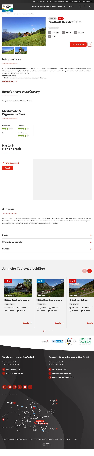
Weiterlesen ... (8, 81)
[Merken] (89, 44)
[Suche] (85, 6)
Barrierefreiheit (53, 439)
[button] (24, 31)
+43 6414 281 (75, 1)
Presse (75, 439)
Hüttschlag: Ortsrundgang (49, 300)
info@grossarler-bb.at (61, 373)
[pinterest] (47, 1)
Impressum (32, 439)
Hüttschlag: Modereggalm (17, 300)
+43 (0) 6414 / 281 (13, 369)
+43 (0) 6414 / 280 (59, 369)
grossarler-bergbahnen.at (63, 377)
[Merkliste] (80, 6)
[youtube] (40, 1)
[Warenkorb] (90, 6)
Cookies (68, 439)
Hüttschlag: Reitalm (78, 300)
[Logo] (7, 8)
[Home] (3, 14)
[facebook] (34, 1)
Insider (62, 439)
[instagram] (37, 1)
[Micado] (47, 444)
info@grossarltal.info (87, 1)
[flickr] (50, 1)
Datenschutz (42, 439)
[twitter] (44, 1)
